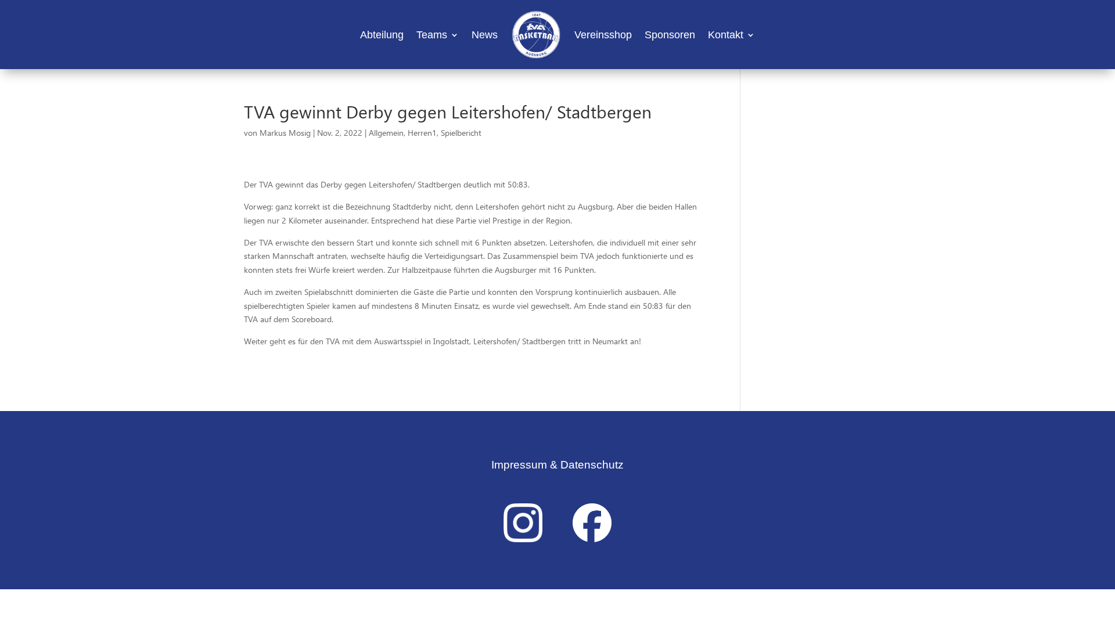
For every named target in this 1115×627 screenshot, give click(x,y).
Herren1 (422, 132)
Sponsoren (670, 35)
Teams (431, 35)
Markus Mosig (285, 132)
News (485, 35)
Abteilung (382, 35)
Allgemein (386, 132)
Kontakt (725, 35)
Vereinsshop (603, 35)
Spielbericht (461, 132)
